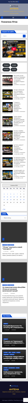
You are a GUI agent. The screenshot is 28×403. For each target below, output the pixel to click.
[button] (23, 17)
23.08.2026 (7, 329)
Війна (10, 352)
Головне (13, 352)
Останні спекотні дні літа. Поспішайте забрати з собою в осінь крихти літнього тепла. (19, 92)
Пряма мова (6, 354)
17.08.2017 (6, 293)
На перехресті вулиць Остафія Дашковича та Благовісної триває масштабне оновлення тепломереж (20, 160)
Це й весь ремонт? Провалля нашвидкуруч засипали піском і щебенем (18, 148)
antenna (13, 293)
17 (4, 199)
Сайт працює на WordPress (8, 400)
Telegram (6, 65)
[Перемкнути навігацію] (13, 17)
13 (14, 196)
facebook (6, 69)
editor (12, 251)
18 (7, 199)
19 (10, 199)
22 (20, 199)
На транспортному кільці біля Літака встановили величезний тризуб (13, 289)
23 (23, 199)
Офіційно (18, 352)
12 (10, 196)
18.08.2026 (7, 376)
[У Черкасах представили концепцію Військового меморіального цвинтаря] (7, 107)
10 (4, 196)
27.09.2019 (6, 251)
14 (17, 196)
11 (7, 196)
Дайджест (6, 323)
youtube (14, 65)
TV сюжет (6, 352)
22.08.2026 (7, 345)
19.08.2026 (7, 360)
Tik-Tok (14, 69)
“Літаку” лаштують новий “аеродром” (12, 248)
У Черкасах (12, 354)
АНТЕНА (14, 8)
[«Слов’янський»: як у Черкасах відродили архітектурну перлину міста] (7, 175)
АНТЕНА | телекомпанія (20, 84)
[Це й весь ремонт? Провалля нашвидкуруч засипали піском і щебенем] (7, 149)
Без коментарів (12, 367)
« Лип (3, 209)
